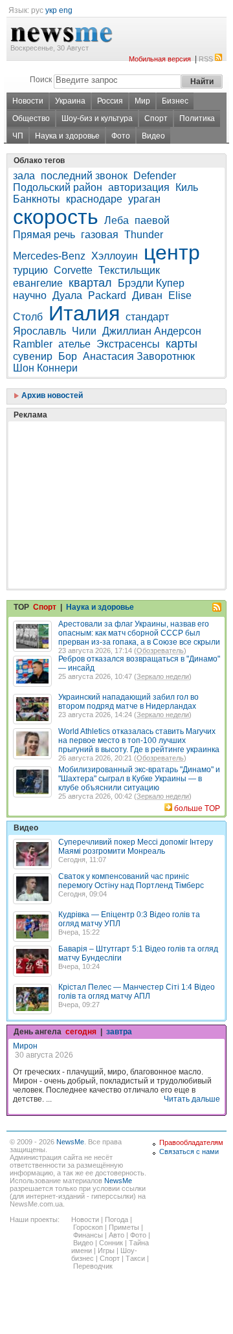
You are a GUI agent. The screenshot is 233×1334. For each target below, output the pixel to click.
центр (172, 252)
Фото (120, 135)
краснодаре (94, 199)
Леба (116, 220)
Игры (106, 1250)
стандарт (147, 316)
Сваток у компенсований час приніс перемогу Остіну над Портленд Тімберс (131, 881)
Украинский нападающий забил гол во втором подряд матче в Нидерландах (128, 702)
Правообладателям (191, 1142)
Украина (70, 101)
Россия (110, 101)
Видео (153, 135)
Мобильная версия (160, 59)
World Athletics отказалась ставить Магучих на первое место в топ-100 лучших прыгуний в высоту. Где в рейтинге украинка (138, 740)
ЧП (17, 135)
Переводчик (93, 1266)
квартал (90, 282)
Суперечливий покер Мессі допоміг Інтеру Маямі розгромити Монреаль (135, 847)
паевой (152, 220)
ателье (74, 344)
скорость (55, 216)
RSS (206, 59)
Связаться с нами (189, 1151)
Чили (84, 331)
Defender (154, 175)
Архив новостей (51, 395)
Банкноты (36, 199)
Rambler (32, 344)
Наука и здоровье (67, 135)
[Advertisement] (110, 472)
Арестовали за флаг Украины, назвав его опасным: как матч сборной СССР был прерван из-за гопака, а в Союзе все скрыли (139, 633)
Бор (67, 356)
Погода (116, 1219)
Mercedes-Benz (49, 255)
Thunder (143, 234)
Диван (147, 295)
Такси (135, 1258)
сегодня (80, 1031)
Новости (27, 101)
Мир (142, 101)
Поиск (41, 79)
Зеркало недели (163, 676)
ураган (144, 199)
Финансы (88, 1235)
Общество (31, 118)
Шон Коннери (45, 367)
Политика (197, 118)
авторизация (139, 187)
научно (30, 295)
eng (65, 10)
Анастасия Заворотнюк (139, 356)
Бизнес (175, 101)
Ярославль (39, 331)
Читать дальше (192, 1099)
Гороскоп (88, 1227)
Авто (116, 1235)
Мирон (25, 1046)
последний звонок (84, 175)
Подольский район (57, 187)
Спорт (156, 118)
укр (51, 10)
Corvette (73, 270)
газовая (99, 234)
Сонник (111, 1243)
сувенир (32, 356)
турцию (30, 270)
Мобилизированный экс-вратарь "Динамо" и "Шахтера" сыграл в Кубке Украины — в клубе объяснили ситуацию (139, 778)
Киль (186, 187)
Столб (28, 316)
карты (181, 343)
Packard (107, 295)
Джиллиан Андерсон (151, 331)
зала (24, 175)
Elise (180, 295)
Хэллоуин (114, 255)
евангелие (38, 283)
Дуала (67, 295)
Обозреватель (160, 650)
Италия (84, 313)
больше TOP (197, 808)
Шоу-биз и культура (97, 118)
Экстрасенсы (128, 344)
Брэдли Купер (151, 283)
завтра (119, 1031)
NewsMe (70, 1142)
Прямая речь (44, 234)
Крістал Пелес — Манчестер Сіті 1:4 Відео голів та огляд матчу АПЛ (136, 992)
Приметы (124, 1227)
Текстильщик (129, 270)
